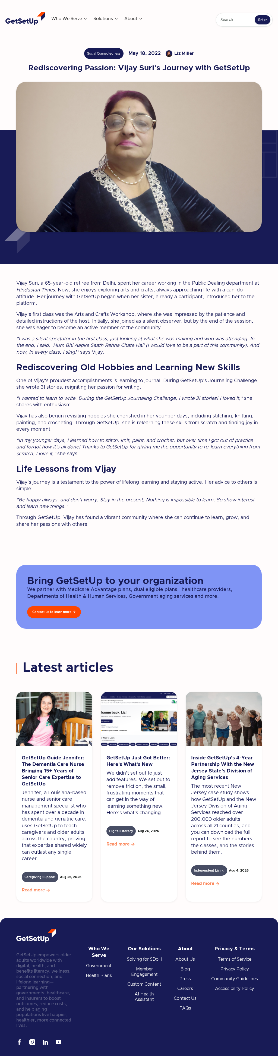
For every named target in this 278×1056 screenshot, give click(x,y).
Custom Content (144, 984)
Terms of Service (234, 959)
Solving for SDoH (144, 959)
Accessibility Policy (234, 988)
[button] (69, 19)
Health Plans (99, 975)
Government (99, 966)
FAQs (185, 1008)
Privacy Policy (234, 969)
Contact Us (185, 998)
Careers (185, 988)
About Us (185, 959)
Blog (185, 969)
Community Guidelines (234, 979)
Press (185, 979)
